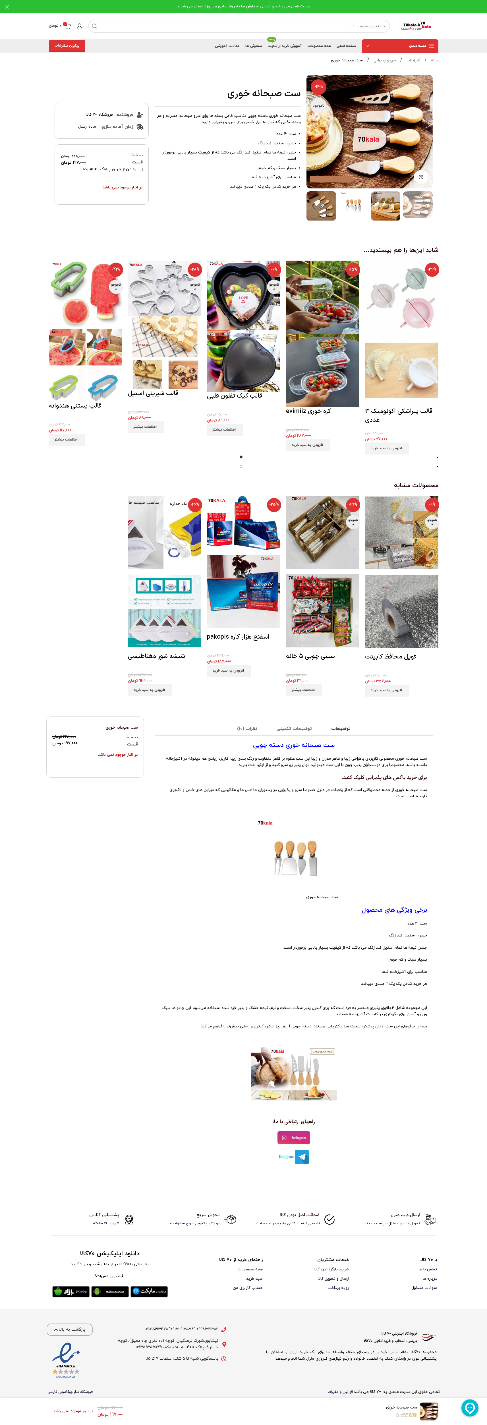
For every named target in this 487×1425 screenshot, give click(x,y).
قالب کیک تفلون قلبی (234, 396)
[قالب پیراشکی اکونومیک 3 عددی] (401, 297)
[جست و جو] (94, 26)
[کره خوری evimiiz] (322, 297)
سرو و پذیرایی (384, 60)
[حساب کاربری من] (79, 26)
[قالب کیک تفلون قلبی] (243, 295)
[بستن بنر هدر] (7, 6)
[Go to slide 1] (241, 457)
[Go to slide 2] (241, 467)
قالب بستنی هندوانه (75, 406)
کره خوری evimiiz (308, 411)
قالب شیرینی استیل (153, 393)
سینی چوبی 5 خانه (310, 656)
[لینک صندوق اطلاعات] (394, 1219)
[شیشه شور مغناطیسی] (164, 535)
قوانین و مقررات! (340, 1392)
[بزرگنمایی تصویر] (421, 177)
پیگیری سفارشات (67, 46)
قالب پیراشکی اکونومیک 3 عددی (398, 416)
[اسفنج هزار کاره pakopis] (243, 525)
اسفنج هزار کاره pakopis (238, 637)
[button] (425, 206)
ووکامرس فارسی (59, 1392)
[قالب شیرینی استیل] (164, 288)
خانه (434, 60)
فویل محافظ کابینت (390, 657)
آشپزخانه (412, 60)
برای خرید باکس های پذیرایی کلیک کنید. (384, 778)
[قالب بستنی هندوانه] (85, 295)
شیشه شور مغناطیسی (156, 656)
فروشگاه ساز (83, 1392)
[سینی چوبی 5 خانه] (322, 535)
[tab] (341, 729)
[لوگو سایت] (417, 26)
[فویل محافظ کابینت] (401, 535)
